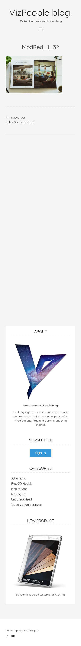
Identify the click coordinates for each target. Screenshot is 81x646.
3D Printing (18, 478)
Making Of (18, 494)
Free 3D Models (21, 483)
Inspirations (19, 489)
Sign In (40, 453)
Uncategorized (21, 499)
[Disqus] (40, 181)
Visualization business (26, 504)
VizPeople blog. (40, 12)
